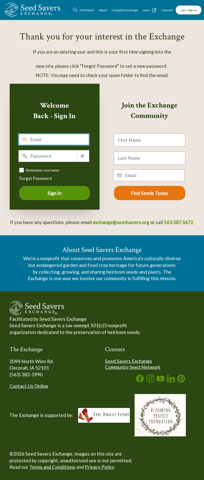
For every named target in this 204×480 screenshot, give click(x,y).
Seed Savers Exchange (128, 361)
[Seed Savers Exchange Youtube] (160, 381)
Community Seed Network (132, 367)
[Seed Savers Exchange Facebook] (140, 381)
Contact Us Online (28, 386)
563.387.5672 (178, 222)
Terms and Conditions (52, 467)
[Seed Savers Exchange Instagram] (150, 381)
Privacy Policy (99, 467)
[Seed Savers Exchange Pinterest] (181, 381)
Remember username (42, 170)
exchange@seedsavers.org (121, 222)
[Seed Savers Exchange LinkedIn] (171, 381)
